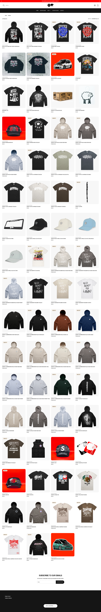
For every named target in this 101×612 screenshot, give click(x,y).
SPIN (41, 312)
